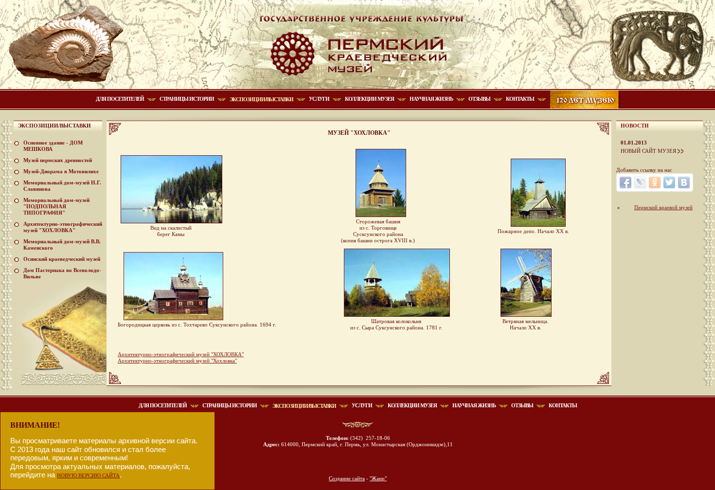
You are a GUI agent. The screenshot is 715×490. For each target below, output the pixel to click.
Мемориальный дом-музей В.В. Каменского (62, 244)
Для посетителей (120, 99)
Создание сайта (347, 478)
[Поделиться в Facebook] (625, 182)
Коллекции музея (369, 99)
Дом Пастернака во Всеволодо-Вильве (62, 273)
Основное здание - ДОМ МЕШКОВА (53, 146)
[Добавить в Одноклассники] (655, 182)
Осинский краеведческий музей (61, 259)
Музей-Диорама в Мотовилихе (61, 171)
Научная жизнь (431, 99)
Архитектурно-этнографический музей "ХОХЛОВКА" (62, 227)
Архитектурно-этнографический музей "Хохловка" (177, 360)
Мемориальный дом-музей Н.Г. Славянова (62, 186)
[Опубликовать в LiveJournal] (640, 182)
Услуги (319, 99)
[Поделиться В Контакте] (684, 182)
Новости (635, 125)
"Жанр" (378, 478)
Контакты (520, 99)
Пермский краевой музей (663, 207)
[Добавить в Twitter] (669, 182)
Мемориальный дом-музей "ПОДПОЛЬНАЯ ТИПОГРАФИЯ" (56, 206)
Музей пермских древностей (57, 160)
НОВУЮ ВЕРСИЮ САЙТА (88, 475)
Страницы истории (187, 99)
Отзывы (479, 99)
